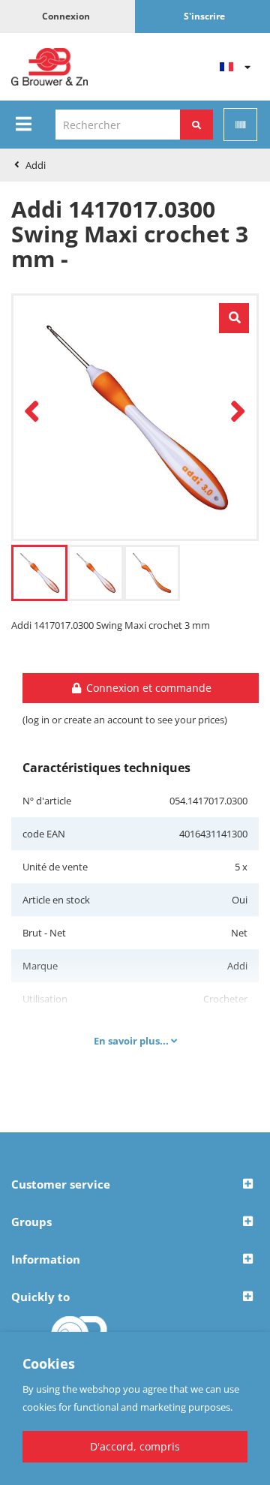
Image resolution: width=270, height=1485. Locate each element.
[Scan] (240, 124)
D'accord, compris (135, 1446)
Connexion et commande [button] (147, 688)
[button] (135, 1185)
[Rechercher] (196, 125)
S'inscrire (204, 16)
